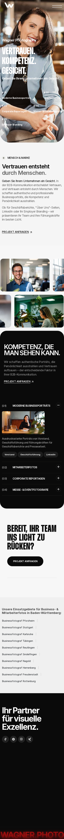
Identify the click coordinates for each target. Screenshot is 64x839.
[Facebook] (5, 739)
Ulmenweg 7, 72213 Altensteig (20, 822)
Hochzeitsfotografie (18, 775)
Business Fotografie (18, 767)
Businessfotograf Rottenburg (19, 681)
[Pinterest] (13, 739)
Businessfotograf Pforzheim (18, 620)
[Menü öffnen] (57, 5)
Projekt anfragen (25, 561)
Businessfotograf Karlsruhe (17, 634)
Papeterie (45, 775)
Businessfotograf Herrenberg (19, 667)
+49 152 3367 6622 (13, 816)
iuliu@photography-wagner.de (20, 810)
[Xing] (29, 739)
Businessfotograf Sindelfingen (19, 654)
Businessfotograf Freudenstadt (20, 674)
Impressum (30, 783)
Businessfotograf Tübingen (17, 640)
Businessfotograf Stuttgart (17, 627)
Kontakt (10, 783)
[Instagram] (21, 739)
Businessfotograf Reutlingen (18, 647)
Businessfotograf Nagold (16, 661)
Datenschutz (13, 791)
